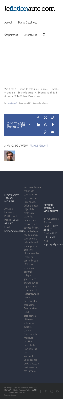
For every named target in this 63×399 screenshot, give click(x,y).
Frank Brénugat (12, 103)
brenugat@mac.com (14, 230)
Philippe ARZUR (31, 390)
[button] (44, 34)
